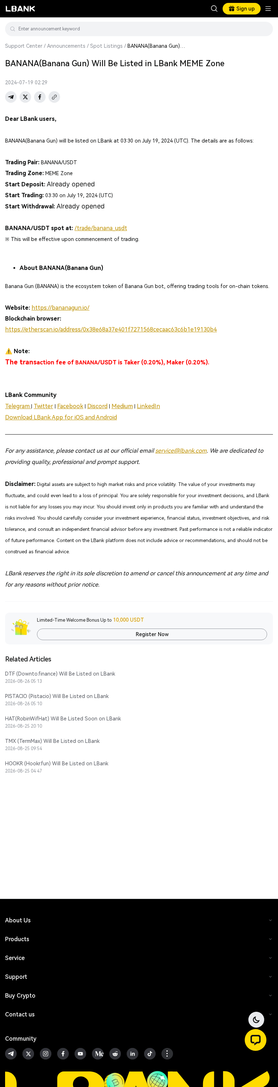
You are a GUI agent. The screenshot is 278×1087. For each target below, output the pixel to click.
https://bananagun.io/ (60, 307)
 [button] (214, 9)
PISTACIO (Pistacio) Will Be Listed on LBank (57, 696)
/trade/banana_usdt (101, 228)
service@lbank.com (181, 450)
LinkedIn (148, 406)
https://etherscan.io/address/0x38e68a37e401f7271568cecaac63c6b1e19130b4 (111, 329)
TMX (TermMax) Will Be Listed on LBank (52, 741)
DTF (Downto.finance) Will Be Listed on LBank (60, 674)
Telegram (18, 406)
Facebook (70, 406)
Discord (97, 406)
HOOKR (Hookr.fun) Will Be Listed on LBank (56, 763)
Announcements (66, 46)
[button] (255, 1040)
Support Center (23, 46)
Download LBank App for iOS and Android (61, 417)
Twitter (43, 406)
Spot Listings (106, 46)
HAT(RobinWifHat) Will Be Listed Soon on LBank (63, 719)
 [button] (264, 28)
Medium (122, 406)
